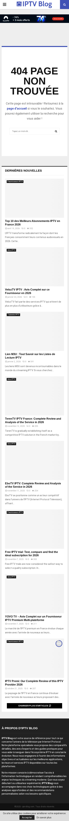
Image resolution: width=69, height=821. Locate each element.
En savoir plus (44, 817)
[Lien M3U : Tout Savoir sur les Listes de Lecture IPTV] (34, 331)
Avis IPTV (11, 250)
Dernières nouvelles (23, 170)
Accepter (27, 817)
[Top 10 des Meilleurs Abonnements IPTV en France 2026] (34, 198)
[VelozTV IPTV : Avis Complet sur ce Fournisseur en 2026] (34, 266)
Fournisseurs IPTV (15, 181)
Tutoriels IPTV (13, 315)
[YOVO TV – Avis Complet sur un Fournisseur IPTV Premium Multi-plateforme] (34, 593)
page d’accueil (17, 108)
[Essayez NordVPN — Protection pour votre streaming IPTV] (34, 18)
